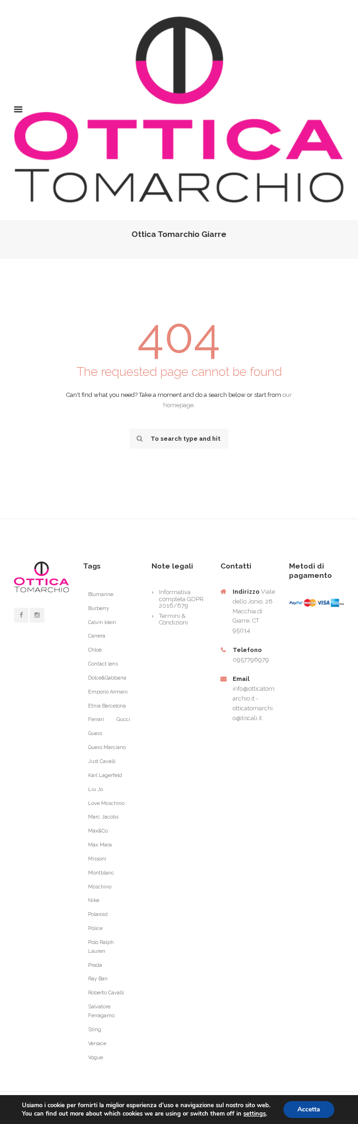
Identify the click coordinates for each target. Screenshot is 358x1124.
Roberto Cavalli (106, 993)
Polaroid (98, 914)
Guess (95, 733)
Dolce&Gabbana (107, 678)
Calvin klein (102, 622)
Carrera (96, 636)
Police (95, 928)
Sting (94, 1030)
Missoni (97, 859)
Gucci (123, 719)
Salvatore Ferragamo (101, 1011)
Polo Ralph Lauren (101, 946)
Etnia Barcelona (107, 706)
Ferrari (96, 719)
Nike (93, 900)
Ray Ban (98, 979)
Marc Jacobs (103, 817)
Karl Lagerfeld (105, 775)
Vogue (95, 1058)
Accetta (308, 1109)
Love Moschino (106, 803)
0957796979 (251, 659)
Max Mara (100, 845)
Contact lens (103, 664)
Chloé (95, 650)
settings (254, 1114)
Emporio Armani (108, 692)
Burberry (98, 608)
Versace (97, 1044)
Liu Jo (95, 789)
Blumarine (100, 594)
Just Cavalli (102, 761)
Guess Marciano (107, 747)
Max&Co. (98, 831)
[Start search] (138, 438)
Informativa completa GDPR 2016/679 (181, 599)
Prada (95, 965)
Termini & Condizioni (173, 619)
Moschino (99, 887)
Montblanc (101, 873)
